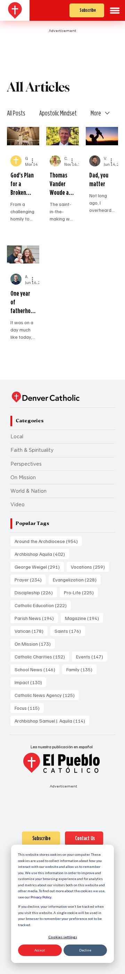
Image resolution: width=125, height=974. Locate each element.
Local (16, 436)
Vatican (31, 631)
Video (17, 504)
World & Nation (28, 491)
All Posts (16, 113)
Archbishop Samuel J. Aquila (52, 720)
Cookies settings (62, 937)
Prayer (30, 579)
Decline (85, 950)
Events (91, 656)
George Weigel (39, 566)
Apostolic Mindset (58, 113)
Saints (70, 631)
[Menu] (115, 11)
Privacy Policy (41, 897)
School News (37, 669)
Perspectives (26, 464)
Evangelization (77, 579)
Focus (29, 708)
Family (81, 669)
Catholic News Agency (47, 695)
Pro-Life (81, 592)
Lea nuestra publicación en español (62, 746)
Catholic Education (43, 605)
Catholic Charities (42, 656)
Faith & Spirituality (31, 450)
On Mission (23, 477)
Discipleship (36, 592)
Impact (30, 682)
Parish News (36, 618)
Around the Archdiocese (48, 541)
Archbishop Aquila (42, 554)
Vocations (90, 566)
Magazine (84, 618)
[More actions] (35, 161)
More (96, 113)
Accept (39, 950)
